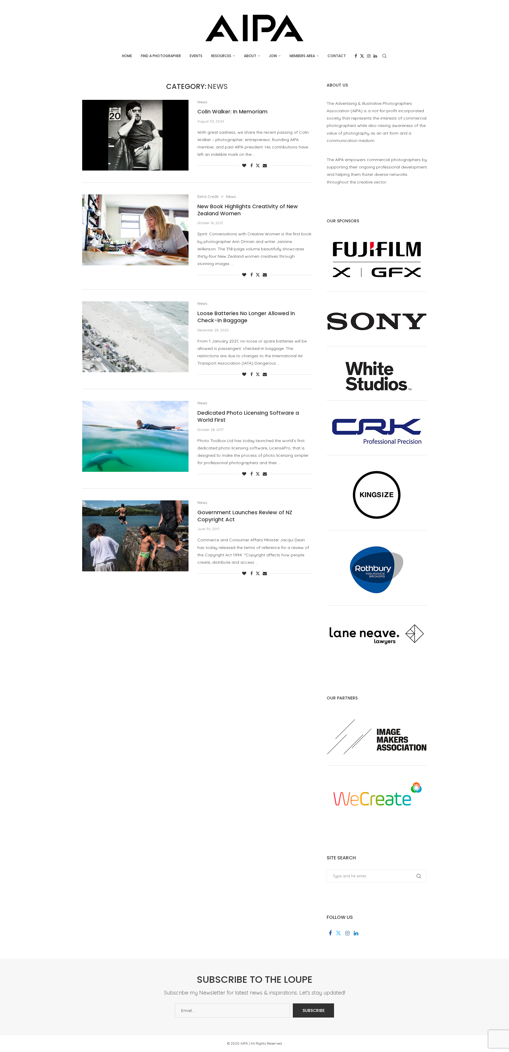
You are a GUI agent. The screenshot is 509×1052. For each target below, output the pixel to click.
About (250, 55)
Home (127, 55)
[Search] (384, 55)
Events (196, 55)
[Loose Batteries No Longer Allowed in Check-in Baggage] (135, 336)
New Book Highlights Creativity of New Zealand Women (247, 210)
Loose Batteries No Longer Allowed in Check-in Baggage (246, 317)
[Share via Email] (265, 165)
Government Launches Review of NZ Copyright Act (244, 516)
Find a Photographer (161, 55)
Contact (337, 55)
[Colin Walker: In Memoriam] (135, 135)
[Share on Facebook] (251, 165)
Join (273, 55)
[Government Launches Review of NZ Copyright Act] (135, 535)
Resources (221, 55)
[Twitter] (362, 55)
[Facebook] (356, 55)
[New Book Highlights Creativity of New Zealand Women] (135, 229)
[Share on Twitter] (258, 165)
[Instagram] (369, 55)
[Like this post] (244, 165)
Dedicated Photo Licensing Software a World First (248, 416)
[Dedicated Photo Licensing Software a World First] (135, 436)
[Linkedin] (375, 55)
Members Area (302, 55)
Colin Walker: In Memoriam (232, 111)
